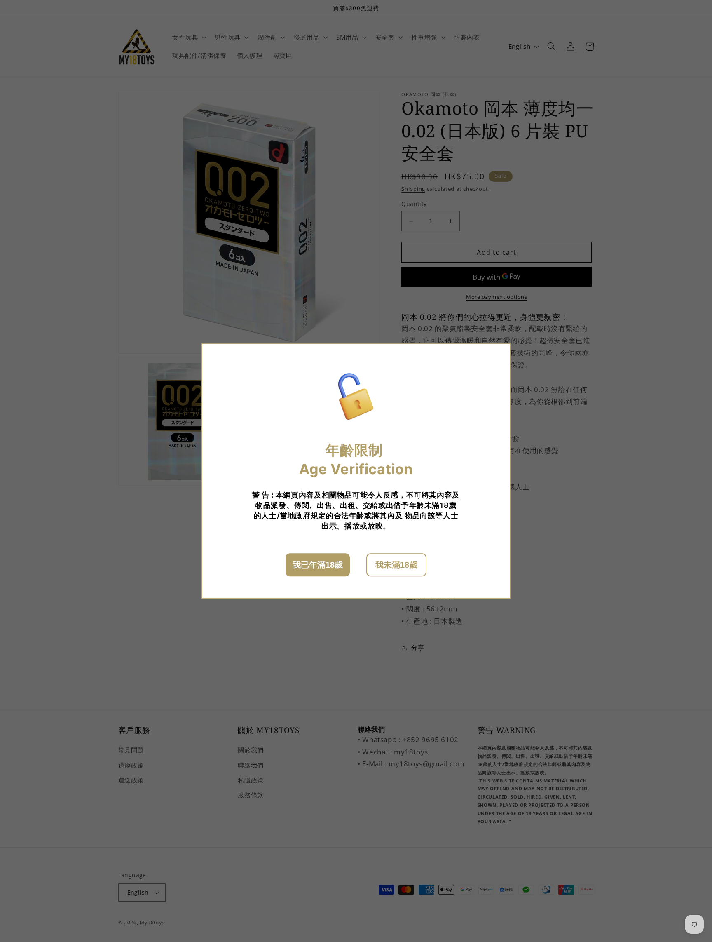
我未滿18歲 (396, 564)
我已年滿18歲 (318, 564)
